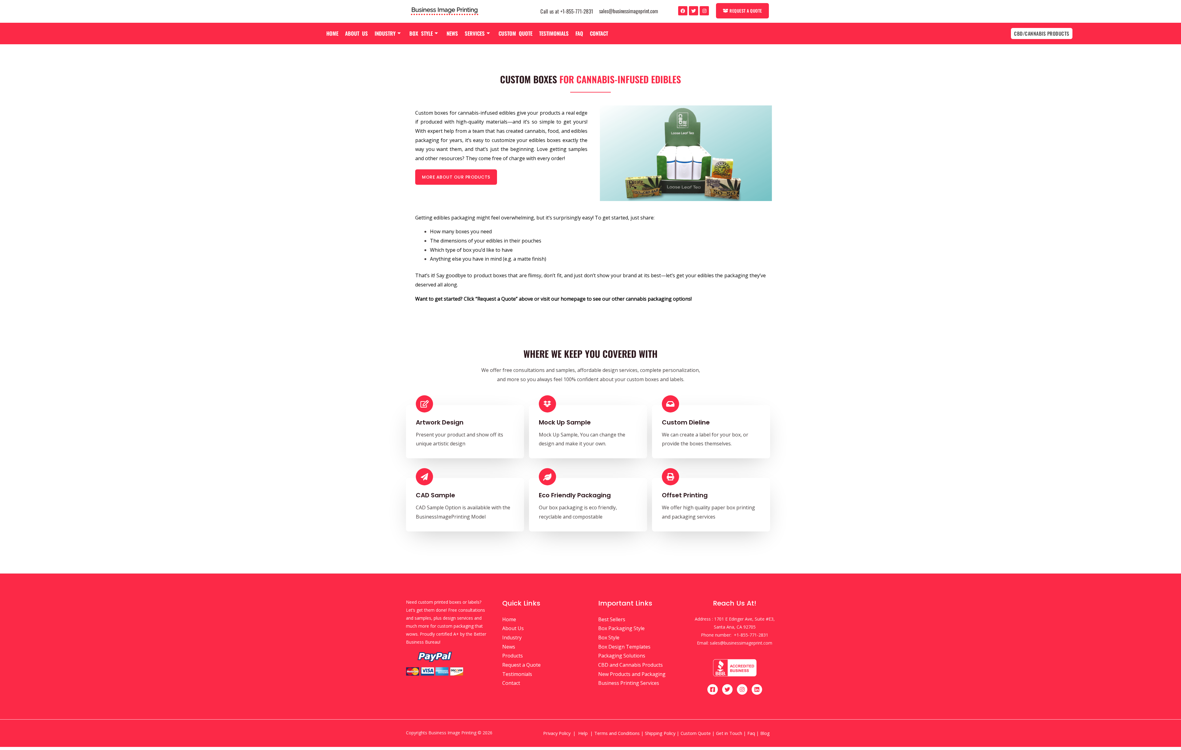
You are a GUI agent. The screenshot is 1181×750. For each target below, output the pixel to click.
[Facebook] (682, 10)
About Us (356, 33)
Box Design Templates (624, 646)
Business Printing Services (628, 683)
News (452, 33)
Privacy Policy (557, 733)
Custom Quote (515, 33)
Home (332, 33)
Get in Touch (729, 733)
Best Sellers (611, 619)
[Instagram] (704, 10)
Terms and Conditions (617, 733)
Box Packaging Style (621, 628)
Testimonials (554, 33)
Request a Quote (521, 664)
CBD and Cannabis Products (630, 664)
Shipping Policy (660, 733)
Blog (765, 733)
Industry (385, 33)
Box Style (421, 33)
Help (583, 733)
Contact (599, 33)
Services (475, 33)
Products (512, 655)
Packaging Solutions (621, 655)
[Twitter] (693, 10)
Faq (579, 33)
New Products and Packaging (632, 674)
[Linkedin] (757, 689)
